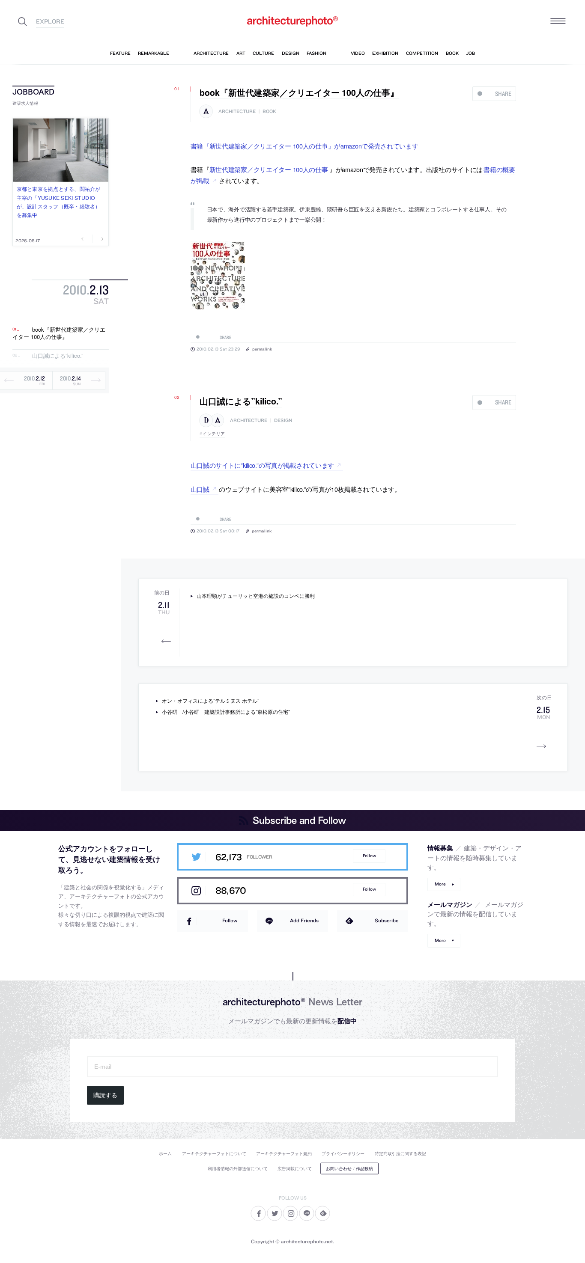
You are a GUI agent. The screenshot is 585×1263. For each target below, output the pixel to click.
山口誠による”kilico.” (57, 355)
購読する (105, 1095)
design (283, 420)
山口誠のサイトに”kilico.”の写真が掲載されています (262, 465)
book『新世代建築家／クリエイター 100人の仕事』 (58, 333)
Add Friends (304, 920)
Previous (86, 239)
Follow (369, 856)
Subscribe (387, 920)
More (440, 884)
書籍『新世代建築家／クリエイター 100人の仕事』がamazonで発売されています (304, 145)
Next (99, 239)
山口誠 (200, 488)
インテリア (214, 434)
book (269, 111)
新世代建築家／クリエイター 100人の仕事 (268, 169)
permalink (262, 348)
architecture (237, 111)
